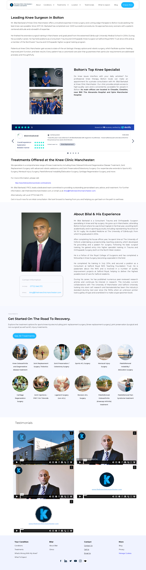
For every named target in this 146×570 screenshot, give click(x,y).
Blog (116, 5)
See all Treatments (24, 336)
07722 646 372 (36, 286)
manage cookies (125, 553)
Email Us (87, 553)
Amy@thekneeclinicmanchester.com (80, 191)
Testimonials (89, 5)
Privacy (121, 549)
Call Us (86, 549)
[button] (48, 5)
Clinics (51, 549)
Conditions (19, 546)
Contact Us (88, 546)
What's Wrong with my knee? (26, 553)
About (38, 5)
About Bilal (53, 546)
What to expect (104, 5)
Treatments (13, 314)
